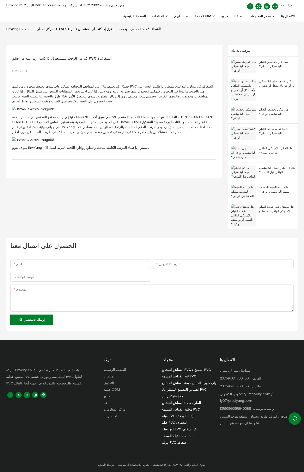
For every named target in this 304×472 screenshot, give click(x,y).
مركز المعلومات (42, 28)
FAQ (62, 28)
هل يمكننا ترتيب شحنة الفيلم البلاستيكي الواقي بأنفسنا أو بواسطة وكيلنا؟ (276, 209)
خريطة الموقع (106, 464)
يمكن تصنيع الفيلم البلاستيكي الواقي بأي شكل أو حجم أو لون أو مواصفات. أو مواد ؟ (276, 83)
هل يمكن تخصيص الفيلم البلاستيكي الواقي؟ (273, 111)
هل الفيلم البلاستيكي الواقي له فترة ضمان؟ (275, 150)
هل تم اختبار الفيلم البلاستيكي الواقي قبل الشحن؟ (277, 170)
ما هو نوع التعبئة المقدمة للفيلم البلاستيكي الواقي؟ (274, 189)
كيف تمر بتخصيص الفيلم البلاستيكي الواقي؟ (273, 64)
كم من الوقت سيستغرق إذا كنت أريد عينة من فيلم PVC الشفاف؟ (116, 28)
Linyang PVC (16, 28)
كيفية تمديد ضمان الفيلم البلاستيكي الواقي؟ (273, 131)
